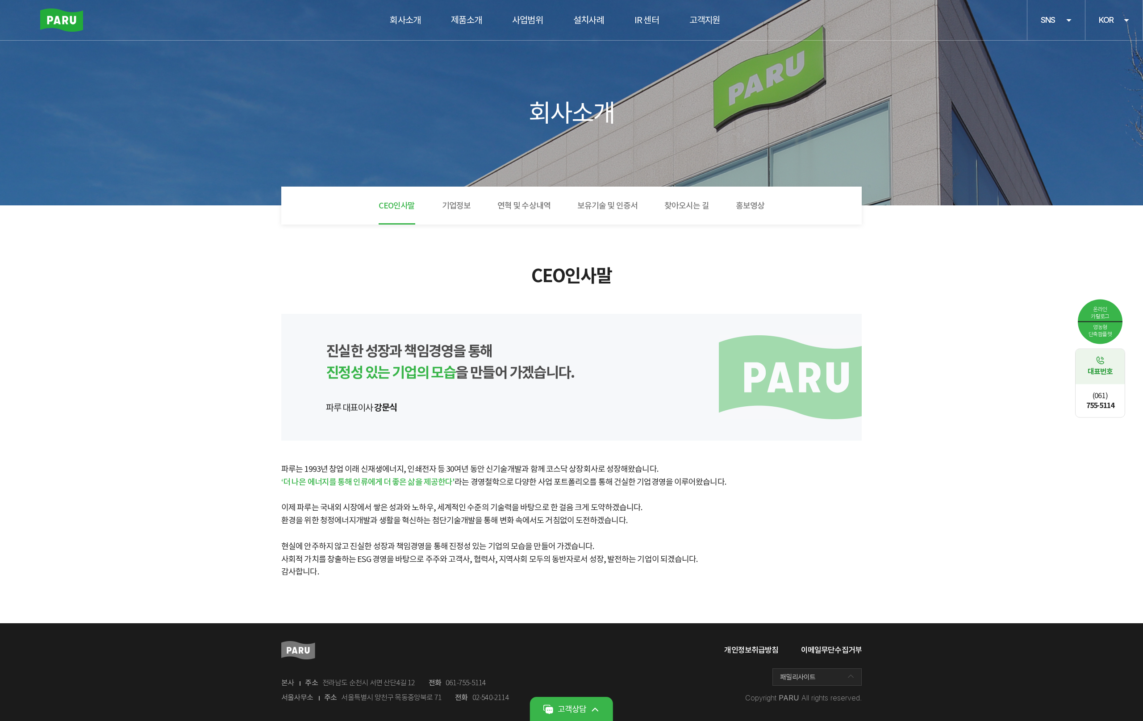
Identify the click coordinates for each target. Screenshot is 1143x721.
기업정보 (456, 205)
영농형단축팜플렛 (1100, 330)
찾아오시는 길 (686, 205)
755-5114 (1100, 400)
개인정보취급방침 (751, 650)
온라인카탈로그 (1100, 312)
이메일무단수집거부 (831, 650)
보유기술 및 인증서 (607, 205)
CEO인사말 (397, 205)
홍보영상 (750, 205)
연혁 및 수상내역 (524, 205)
